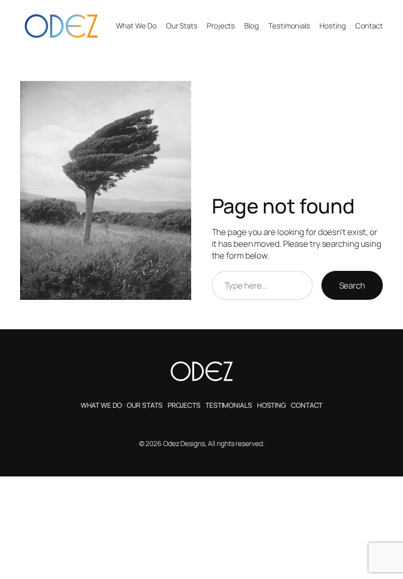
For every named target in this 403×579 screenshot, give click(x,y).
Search (352, 285)
